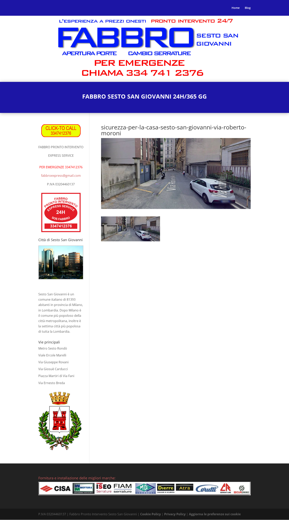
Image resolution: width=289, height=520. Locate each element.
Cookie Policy (150, 514)
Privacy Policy (175, 514)
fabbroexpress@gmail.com (61, 175)
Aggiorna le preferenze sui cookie (215, 514)
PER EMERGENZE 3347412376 (61, 167)
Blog (248, 8)
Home (236, 8)
